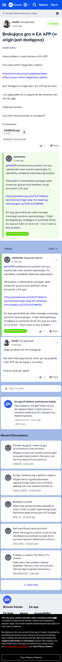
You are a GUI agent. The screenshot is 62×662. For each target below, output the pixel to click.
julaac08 (17, 463)
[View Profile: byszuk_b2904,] (8, 477)
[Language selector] (26, 5)
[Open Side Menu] (4, 4)
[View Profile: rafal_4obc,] (8, 531)
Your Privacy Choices (31, 657)
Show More (32, 584)
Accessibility (42, 613)
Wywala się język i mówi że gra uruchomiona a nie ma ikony (30, 447)
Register (43, 4)
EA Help (8, 613)
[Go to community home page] (15, 5)
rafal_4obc (18, 543)
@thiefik (10, 165)
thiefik (15, 22)
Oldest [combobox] (53, 248)
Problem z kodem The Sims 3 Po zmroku (31, 556)
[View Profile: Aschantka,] (9, 158)
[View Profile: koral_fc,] (8, 504)
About (24, 613)
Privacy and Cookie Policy (17, 646)
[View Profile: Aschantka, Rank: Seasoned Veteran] (7, 260)
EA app (33, 607)
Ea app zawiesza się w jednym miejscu (34, 475)
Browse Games (13, 607)
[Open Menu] (57, 13)
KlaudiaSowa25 (20, 573)
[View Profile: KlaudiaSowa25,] (8, 557)
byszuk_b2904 (20, 490)
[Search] (34, 5)
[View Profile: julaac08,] (8, 448)
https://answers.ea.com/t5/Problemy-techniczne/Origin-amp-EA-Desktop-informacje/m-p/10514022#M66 (27, 199)
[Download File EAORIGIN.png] (24, 132)
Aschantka (19, 156)
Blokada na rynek (22, 501)
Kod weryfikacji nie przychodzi (30, 528)
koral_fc (17, 516)
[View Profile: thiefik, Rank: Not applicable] (6, 24)
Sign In (54, 4)
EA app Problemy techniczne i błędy (21, 13)
